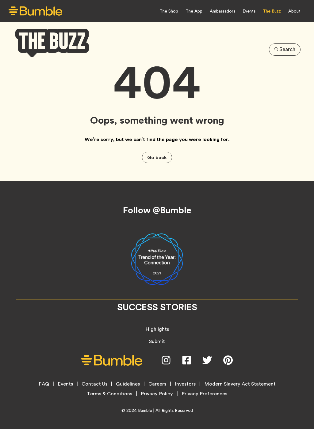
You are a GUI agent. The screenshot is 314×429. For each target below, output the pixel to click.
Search (287, 49)
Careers (157, 384)
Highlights (157, 329)
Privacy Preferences (204, 393)
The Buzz (272, 11)
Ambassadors (222, 11)
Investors (185, 384)
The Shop (168, 11)
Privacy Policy (157, 393)
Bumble (145, 410)
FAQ (44, 384)
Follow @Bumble (157, 210)
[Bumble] (35, 11)
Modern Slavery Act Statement (240, 384)
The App (194, 11)
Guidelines (128, 384)
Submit (157, 341)
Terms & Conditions (109, 393)
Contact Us (94, 384)
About (294, 11)
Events (249, 11)
